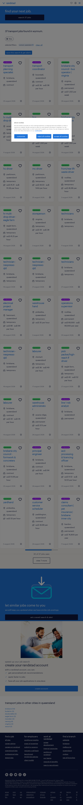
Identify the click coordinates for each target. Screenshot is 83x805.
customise (21, 136)
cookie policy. (38, 130)
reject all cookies (43, 136)
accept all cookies (61, 136)
